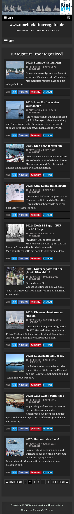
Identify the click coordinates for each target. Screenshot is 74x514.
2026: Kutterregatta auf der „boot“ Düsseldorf (44, 270)
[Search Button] (68, 17)
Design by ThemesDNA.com (37, 510)
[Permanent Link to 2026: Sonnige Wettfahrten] (15, 70)
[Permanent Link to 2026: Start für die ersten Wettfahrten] (15, 110)
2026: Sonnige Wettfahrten (43, 62)
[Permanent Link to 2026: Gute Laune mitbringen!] (15, 193)
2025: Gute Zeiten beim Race (45, 396)
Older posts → (60, 482)
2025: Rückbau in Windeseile (45, 356)
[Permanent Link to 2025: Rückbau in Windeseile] (15, 363)
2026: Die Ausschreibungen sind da (44, 314)
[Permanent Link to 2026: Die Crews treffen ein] (15, 153)
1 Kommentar (35, 322)
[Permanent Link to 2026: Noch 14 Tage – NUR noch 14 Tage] (15, 233)
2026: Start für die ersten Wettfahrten (42, 104)
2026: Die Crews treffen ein (44, 146)
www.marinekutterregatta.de (37, 24)
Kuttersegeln (33, 67)
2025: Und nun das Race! (42, 439)
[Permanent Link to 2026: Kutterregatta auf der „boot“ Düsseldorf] (15, 276)
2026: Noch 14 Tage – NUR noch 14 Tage (43, 227)
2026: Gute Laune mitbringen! (46, 186)
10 (48, 482)
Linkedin (49, 92)
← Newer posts (14, 482)
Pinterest (37, 92)
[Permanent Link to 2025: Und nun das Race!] (15, 447)
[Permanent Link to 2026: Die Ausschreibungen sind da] (15, 320)
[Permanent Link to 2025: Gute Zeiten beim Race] (15, 403)
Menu (10, 18)
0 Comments (34, 69)
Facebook (25, 92)
